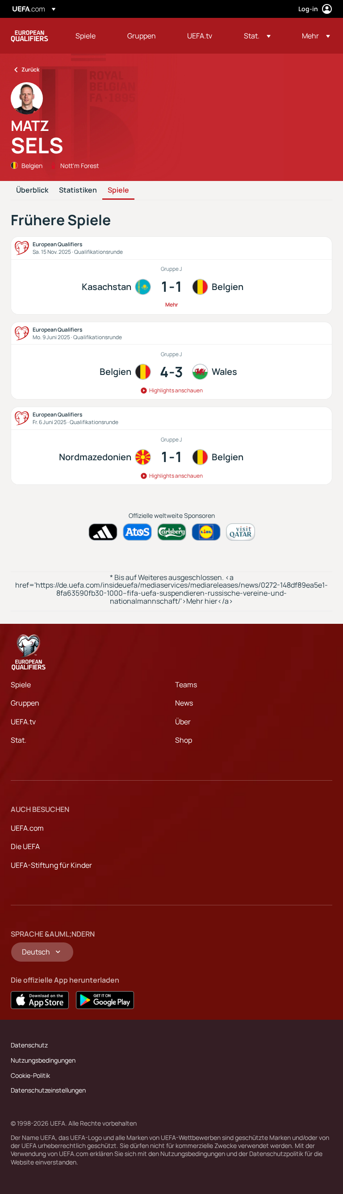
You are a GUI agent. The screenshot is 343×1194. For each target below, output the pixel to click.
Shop (183, 740)
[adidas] (102, 532)
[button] (257, 35)
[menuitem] (90, 35)
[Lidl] (206, 532)
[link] (85, 35)
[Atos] (137, 532)
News (184, 703)
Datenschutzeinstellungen (48, 1090)
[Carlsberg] (171, 532)
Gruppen (25, 703)
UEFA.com (27, 828)
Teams (186, 684)
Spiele (118, 190)
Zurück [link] (30, 69)
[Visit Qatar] (240, 532)
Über (183, 722)
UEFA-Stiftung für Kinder (51, 865)
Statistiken (78, 190)
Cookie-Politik (30, 1075)
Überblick (32, 190)
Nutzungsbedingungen (43, 1060)
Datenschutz (29, 1045)
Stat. (18, 740)
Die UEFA (25, 846)
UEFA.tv (23, 722)
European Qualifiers (29, 35)
